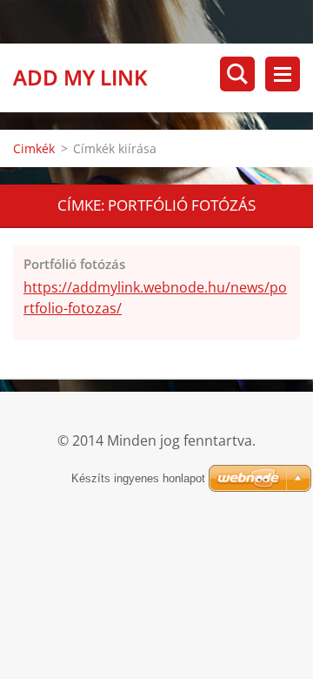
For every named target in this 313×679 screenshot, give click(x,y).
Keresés (237, 74)
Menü (282, 74)
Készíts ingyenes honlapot (138, 478)
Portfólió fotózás (74, 263)
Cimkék (34, 148)
